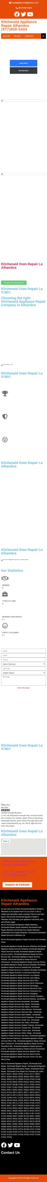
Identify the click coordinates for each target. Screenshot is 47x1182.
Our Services (23, 70)
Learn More (23, 63)
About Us (6, 36)
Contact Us (29, 36)
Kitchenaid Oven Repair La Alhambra (22, 266)
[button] (3, 815)
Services (17, 36)
